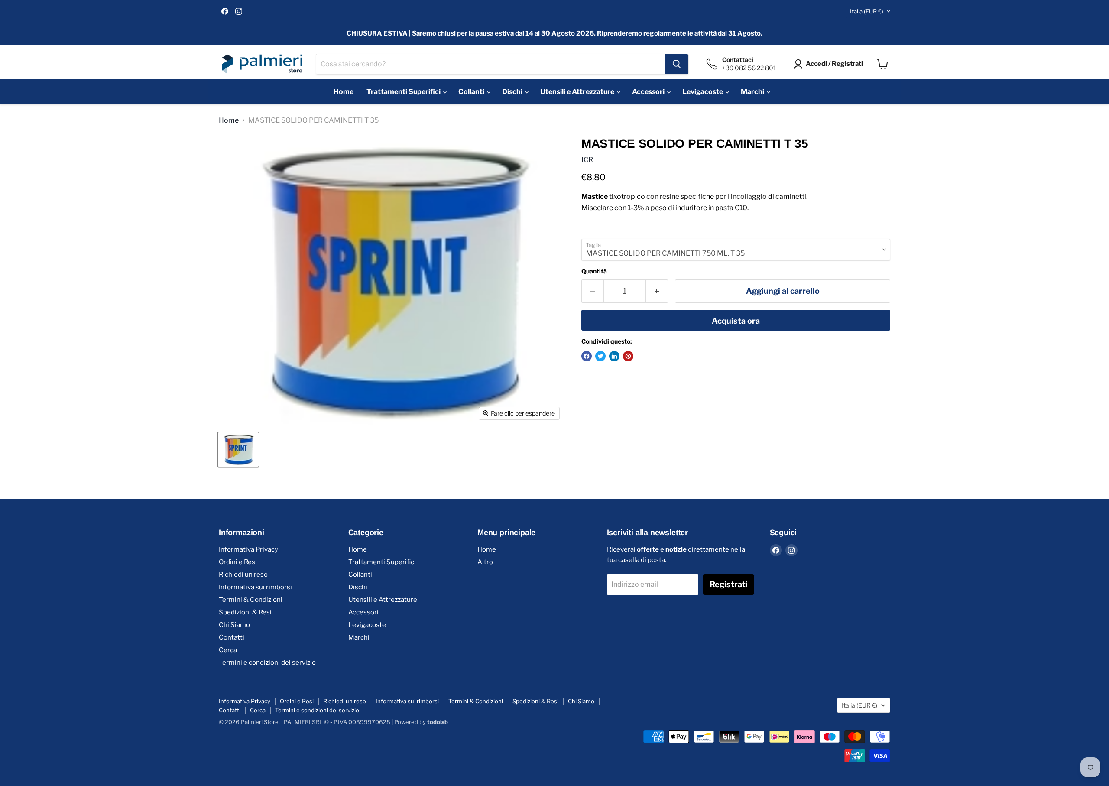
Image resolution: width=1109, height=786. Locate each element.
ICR (587, 160)
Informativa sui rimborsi (255, 587)
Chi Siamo (234, 625)
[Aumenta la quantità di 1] (657, 291)
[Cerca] (676, 64)
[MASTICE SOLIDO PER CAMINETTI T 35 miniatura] (238, 449)
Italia (866, 11)
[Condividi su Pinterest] (628, 356)
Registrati (729, 584)
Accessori (649, 92)
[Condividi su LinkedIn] (614, 356)
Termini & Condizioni (250, 600)
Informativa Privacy (248, 549)
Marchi (753, 92)
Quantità (594, 271)
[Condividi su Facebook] (586, 356)
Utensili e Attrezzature (578, 92)
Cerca (228, 650)
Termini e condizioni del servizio (267, 662)
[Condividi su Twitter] (600, 356)
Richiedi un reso (243, 574)
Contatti (231, 637)
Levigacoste (703, 92)
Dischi (513, 92)
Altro (485, 562)
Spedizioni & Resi (245, 612)
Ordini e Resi (238, 562)
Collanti (472, 92)
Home (343, 92)
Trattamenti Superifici (404, 92)
